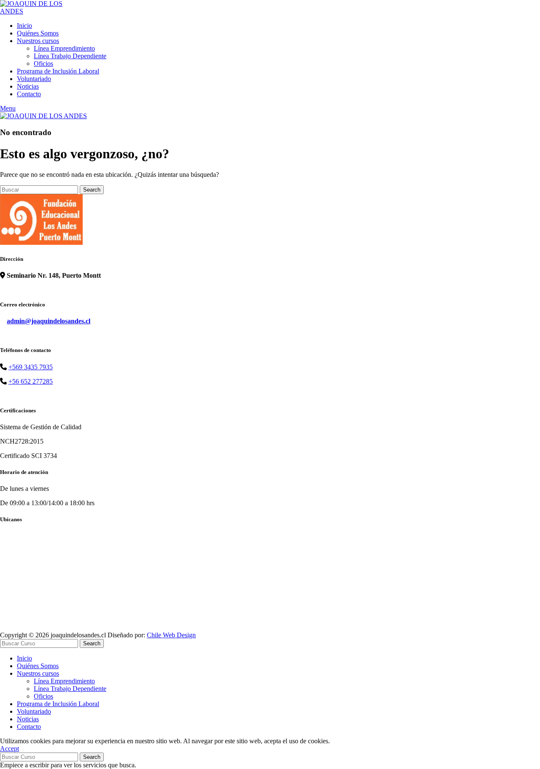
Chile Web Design (171, 635)
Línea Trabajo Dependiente (70, 56)
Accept (9, 748)
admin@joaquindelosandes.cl (48, 321)
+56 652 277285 (30, 381)
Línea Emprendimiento (64, 48)
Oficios (43, 63)
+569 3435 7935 (30, 367)
